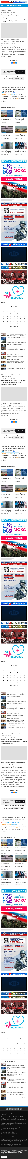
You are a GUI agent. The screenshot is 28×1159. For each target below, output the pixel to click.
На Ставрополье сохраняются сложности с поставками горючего (20, 151)
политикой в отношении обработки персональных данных (12, 1153)
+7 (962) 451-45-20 (18, 78)
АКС (2, 93)
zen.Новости (9, 93)
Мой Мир (13, 94)
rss (21, 1109)
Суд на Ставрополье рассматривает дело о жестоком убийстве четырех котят (16, 362)
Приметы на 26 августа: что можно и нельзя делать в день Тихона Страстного (20, 120)
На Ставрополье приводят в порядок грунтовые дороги (15, 365)
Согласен (4, 1156)
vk (15, 1109)
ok (18, 1109)
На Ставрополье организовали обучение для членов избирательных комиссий (16, 334)
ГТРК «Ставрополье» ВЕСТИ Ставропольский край (14, 5)
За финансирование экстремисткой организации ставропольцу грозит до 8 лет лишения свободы (15, 358)
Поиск (25, 5)
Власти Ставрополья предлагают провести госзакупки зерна (20, 135)
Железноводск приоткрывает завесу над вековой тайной (6, 151)
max (7, 1109)
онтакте (16, 93)
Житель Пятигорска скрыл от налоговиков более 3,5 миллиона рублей (16, 353)
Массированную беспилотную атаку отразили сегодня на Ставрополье (5, 136)
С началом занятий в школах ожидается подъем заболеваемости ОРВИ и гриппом (16, 341)
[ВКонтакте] (12, 63)
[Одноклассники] (14, 63)
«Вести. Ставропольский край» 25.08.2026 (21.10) (16, 338)
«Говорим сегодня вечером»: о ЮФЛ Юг (16, 368)
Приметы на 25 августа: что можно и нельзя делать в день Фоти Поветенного (6, 120)
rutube (12, 1109)
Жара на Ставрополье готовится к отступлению (14, 345)
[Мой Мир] (16, 63)
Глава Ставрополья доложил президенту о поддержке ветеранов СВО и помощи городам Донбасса (16, 349)
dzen (10, 1109)
